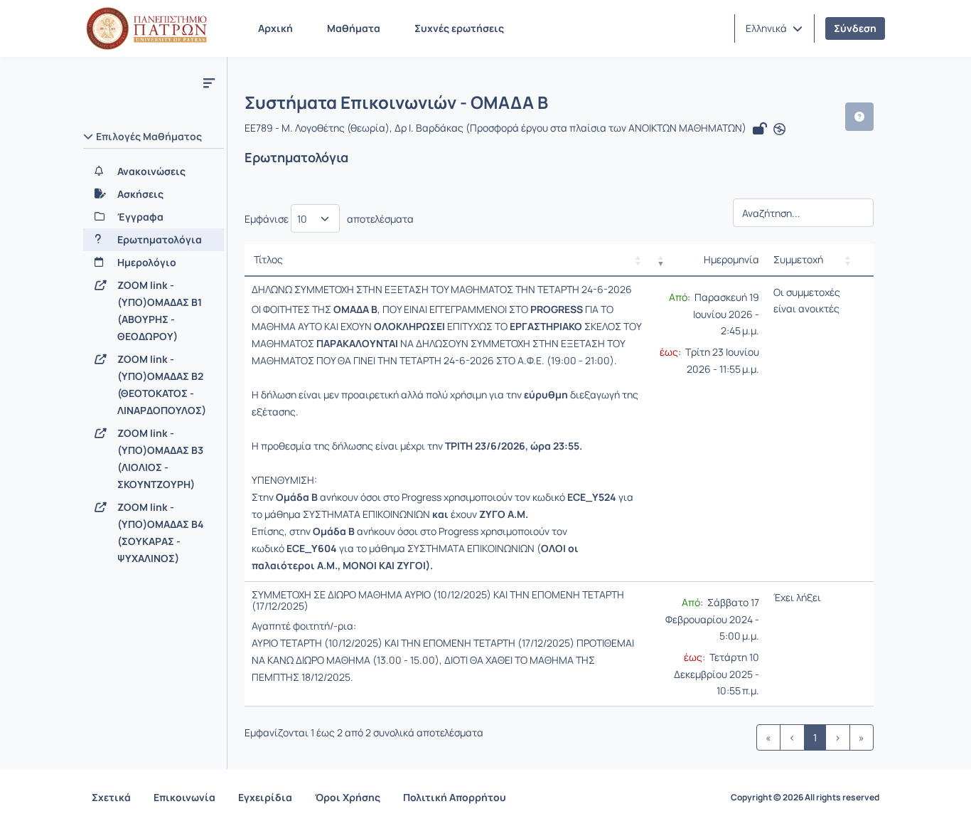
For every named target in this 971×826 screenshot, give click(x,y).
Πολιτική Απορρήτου (454, 797)
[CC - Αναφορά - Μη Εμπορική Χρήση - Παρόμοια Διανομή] (779, 129)
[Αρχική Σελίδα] (146, 28)
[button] (774, 28)
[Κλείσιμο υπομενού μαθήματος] (209, 82)
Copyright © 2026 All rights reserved (805, 797)
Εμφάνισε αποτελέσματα (329, 219)
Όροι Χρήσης (347, 797)
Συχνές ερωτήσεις (459, 28)
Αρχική (275, 28)
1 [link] (815, 737)
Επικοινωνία (184, 797)
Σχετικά (111, 797)
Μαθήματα (353, 28)
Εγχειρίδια (265, 797)
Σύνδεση (855, 28)
